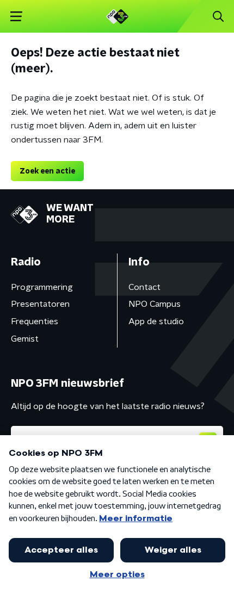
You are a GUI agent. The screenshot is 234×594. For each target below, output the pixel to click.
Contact (144, 287)
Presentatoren (40, 304)
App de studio (156, 321)
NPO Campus (154, 304)
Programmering (42, 287)
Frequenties (34, 321)
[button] (16, 17)
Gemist (25, 339)
